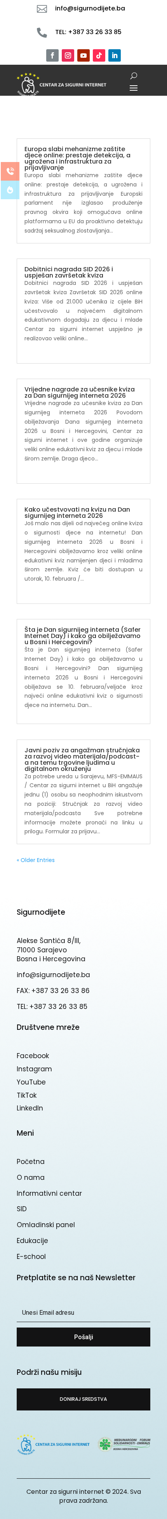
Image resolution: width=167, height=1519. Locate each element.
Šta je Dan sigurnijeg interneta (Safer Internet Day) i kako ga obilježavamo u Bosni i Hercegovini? (82, 636)
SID (22, 1209)
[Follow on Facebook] (52, 55)
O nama (31, 1177)
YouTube (31, 1082)
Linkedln (30, 1108)
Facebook (33, 1055)
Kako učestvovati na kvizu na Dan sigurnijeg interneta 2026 (77, 512)
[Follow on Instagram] (68, 55)
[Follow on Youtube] (83, 55)
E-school (31, 1256)
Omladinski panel (46, 1224)
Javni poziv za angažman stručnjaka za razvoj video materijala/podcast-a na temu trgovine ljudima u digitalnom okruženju (82, 759)
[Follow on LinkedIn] (114, 55)
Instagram (34, 1069)
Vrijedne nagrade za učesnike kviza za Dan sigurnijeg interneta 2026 (79, 392)
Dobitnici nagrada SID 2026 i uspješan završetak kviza (68, 272)
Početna (31, 1161)
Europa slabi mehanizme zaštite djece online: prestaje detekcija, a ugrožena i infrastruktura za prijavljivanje (77, 158)
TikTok (27, 1095)
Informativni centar (49, 1193)
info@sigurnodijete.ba (53, 974)
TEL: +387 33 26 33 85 (52, 1006)
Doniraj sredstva (83, 1399)
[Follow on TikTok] (99, 55)
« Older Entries (36, 860)
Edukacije (32, 1240)
